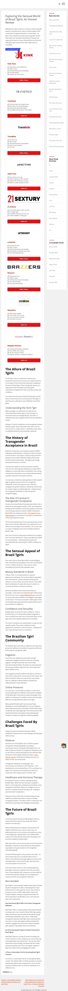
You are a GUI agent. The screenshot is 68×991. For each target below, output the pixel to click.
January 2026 (53, 247)
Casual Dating (53, 177)
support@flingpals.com (27, 595)
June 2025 (52, 270)
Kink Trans (12, 64)
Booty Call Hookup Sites (56, 146)
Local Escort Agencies (56, 40)
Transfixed (12, 101)
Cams (51, 171)
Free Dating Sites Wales (56, 123)
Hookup (51, 189)
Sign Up (24, 116)
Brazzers (11, 273)
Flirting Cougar (53, 135)
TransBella (12, 136)
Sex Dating (52, 212)
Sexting (51, 224)
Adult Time (12, 174)
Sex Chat (52, 206)
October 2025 (53, 253)
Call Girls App (53, 97)
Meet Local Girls (54, 20)
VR (50, 230)
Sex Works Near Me (55, 117)
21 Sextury (12, 207)
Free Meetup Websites (56, 26)
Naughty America (14, 346)
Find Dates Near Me (55, 140)
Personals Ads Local (55, 103)
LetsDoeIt (11, 242)
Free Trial (23, 80)
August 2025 (53, 264)
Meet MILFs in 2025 (55, 129)
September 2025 (54, 259)
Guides (51, 183)
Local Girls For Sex (55, 53)
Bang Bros (12, 310)
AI (49, 165)
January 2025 (53, 282)
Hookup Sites (53, 195)
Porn (10, 972)
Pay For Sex (52, 67)
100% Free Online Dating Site (54, 82)
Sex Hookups (53, 218)
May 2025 (52, 276)
